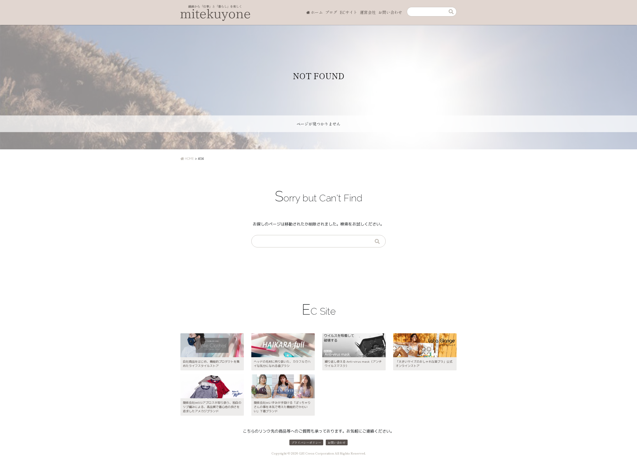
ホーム (317, 12)
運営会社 (368, 12)
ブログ (331, 12)
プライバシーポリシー (306, 442)
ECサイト (348, 12)
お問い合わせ (390, 12)
